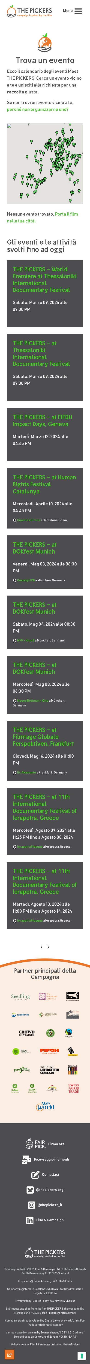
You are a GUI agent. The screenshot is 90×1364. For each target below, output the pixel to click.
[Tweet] (9, 1291)
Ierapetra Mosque (30, 846)
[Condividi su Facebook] (9, 1330)
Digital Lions (52, 1320)
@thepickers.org (49, 1190)
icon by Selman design (44, 1332)
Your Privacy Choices (62, 1300)
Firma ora (56, 1144)
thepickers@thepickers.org (34, 1281)
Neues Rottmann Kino (32, 700)
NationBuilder (71, 1344)
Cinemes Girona (28, 520)
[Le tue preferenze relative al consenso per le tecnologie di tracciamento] (82, 1356)
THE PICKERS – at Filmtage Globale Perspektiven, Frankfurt (43, 737)
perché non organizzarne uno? (38, 109)
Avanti (48, 947)
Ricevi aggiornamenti (51, 1159)
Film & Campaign (50, 1220)
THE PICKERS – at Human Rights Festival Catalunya (44, 484)
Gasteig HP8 (26, 580)
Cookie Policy (41, 1300)
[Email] (9, 1278)
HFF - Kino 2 (25, 640)
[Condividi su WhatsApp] (9, 1343)
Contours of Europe (46, 1336)
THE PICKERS (55, 1308)
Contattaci (50, 1174)
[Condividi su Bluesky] (9, 1304)
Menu (68, 11)
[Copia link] (9, 1265)
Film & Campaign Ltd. (47, 1269)
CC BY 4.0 (65, 1332)
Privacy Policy (23, 1300)
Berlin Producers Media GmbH (58, 1312)
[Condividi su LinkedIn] (9, 1317)
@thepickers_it (50, 1205)
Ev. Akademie (26, 772)
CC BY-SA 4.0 (68, 1336)
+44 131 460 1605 (62, 1281)
